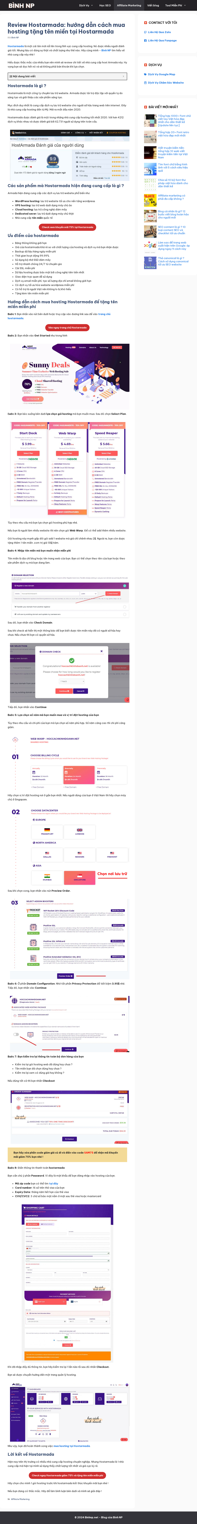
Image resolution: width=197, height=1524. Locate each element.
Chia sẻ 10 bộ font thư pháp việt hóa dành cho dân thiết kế (173, 183)
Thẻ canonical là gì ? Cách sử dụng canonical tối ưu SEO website (173, 261)
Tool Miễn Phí (173, 5)
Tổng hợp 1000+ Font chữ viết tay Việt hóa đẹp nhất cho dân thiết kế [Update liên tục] (174, 120)
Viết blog (153, 5)
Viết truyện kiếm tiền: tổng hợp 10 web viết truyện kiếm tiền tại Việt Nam (173, 152)
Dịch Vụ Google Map (161, 74)
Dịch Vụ (84, 5)
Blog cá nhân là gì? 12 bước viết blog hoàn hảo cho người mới (173, 214)
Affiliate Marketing (129, 5)
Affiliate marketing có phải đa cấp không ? (171, 197)
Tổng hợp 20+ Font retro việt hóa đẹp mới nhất (173, 134)
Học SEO (105, 5)
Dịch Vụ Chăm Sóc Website (166, 82)
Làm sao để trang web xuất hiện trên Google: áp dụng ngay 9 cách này (174, 246)
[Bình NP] (21, 5)
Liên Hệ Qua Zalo (159, 32)
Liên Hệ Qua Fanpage (162, 40)
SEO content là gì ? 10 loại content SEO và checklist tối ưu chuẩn (172, 230)
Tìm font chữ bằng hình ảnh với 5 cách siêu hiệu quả (173, 167)
